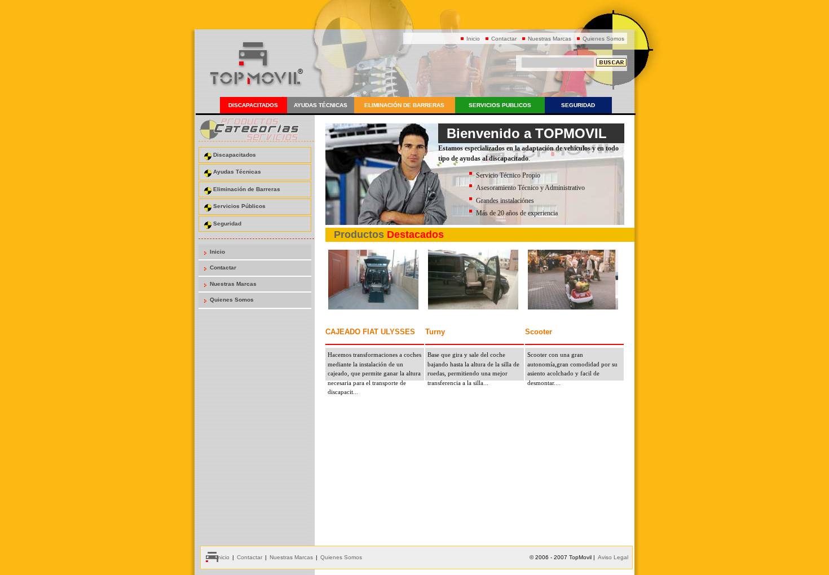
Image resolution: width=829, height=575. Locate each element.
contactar (249, 557)
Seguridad (227, 223)
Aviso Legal (613, 557)
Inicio (473, 39)
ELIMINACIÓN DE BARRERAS (404, 105)
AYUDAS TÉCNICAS (320, 105)
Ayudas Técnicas (237, 172)
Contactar (504, 39)
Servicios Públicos (239, 206)
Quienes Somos (603, 39)
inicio (223, 557)
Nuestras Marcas (549, 39)
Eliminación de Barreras (246, 189)
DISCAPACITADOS (253, 105)
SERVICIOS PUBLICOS (500, 105)
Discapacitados (234, 155)
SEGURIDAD (578, 105)
